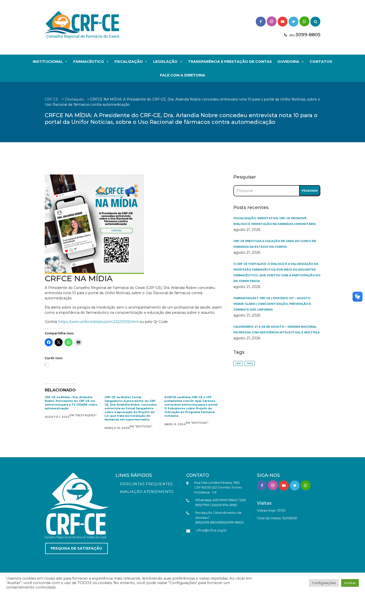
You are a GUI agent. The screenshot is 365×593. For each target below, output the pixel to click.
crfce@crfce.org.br (211, 530)
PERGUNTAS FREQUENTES (146, 484)
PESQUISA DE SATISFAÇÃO (76, 548)
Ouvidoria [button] (288, 61)
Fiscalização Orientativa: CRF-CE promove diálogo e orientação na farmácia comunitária (274, 221)
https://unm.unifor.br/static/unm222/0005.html (99, 321)
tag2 (249, 363)
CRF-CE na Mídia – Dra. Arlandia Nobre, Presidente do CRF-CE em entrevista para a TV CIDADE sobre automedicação (71, 402)
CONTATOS (321, 61)
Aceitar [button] (350, 583)
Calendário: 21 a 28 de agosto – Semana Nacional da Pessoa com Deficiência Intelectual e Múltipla (276, 329)
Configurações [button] (324, 583)
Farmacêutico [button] (88, 61)
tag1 (238, 363)
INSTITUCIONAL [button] (48, 61)
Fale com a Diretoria (182, 75)
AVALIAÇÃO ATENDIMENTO (147, 491)
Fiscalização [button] (128, 61)
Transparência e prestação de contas (230, 61)
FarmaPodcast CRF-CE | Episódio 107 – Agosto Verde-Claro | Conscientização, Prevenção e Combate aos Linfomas (272, 303)
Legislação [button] (165, 61)
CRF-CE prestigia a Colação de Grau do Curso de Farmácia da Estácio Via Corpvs (274, 243)
